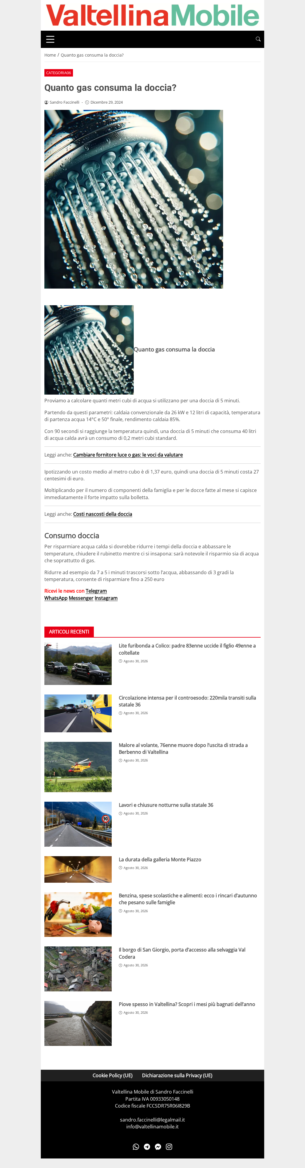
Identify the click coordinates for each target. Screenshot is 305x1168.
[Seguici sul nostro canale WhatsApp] (136, 1146)
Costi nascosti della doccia (102, 514)
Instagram (106, 598)
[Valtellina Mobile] (152, 15)
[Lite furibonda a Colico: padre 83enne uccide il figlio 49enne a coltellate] (78, 663)
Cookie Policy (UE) (113, 1075)
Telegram (96, 591)
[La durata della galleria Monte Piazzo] (78, 869)
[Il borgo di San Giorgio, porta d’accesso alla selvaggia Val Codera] (78, 968)
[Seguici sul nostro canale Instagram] (169, 1146)
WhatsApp (56, 598)
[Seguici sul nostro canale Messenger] (158, 1146)
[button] (258, 39)
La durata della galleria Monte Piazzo (160, 859)
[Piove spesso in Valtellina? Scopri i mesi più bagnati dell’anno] (78, 1023)
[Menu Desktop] (50, 39)
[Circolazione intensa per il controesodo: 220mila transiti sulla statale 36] (78, 713)
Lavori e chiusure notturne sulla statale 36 (166, 805)
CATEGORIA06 (58, 72)
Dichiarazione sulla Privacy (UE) (177, 1075)
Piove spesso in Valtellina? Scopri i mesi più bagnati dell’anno (187, 1004)
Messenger (81, 598)
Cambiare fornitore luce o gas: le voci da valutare (128, 454)
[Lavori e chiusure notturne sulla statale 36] (78, 824)
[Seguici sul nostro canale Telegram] (147, 1146)
